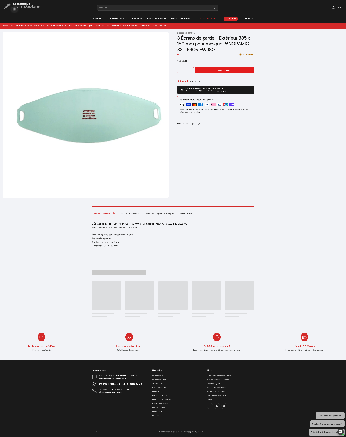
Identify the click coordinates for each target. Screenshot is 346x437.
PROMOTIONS (157, 411)
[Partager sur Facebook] (187, 124)
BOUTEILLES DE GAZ (160, 395)
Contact (210, 399)
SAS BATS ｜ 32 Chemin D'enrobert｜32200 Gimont (120, 384)
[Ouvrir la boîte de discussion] (340, 432)
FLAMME (155, 391)
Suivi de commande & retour (218, 380)
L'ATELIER (155, 415)
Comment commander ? (216, 395)
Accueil (5, 26)
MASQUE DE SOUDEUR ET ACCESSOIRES (56, 26)
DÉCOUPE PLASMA (159, 388)
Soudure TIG (157, 383)
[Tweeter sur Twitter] (193, 124)
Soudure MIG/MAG (159, 380)
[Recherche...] (214, 8)
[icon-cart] (339, 8)
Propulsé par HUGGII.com (193, 432)
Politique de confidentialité (217, 388)
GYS (179, 54)
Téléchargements (129, 213)
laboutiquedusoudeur (173, 432)
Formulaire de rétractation (217, 391)
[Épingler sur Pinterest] (199, 124)
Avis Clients (186, 213)
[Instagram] (217, 406)
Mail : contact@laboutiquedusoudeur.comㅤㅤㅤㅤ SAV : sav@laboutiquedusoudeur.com (119, 377)
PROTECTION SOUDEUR (29, 26)
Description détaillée (104, 213)
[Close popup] (342, 400)
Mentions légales (213, 383)
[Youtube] (224, 406)
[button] (224, 70)
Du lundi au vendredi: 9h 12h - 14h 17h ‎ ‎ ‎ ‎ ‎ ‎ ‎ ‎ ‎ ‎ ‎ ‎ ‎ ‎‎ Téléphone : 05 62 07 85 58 (117, 391)
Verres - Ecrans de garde (84, 26)
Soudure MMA (157, 376)
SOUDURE (14, 26)
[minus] (180, 70)
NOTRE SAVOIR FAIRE (160, 403)
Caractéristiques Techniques (159, 213)
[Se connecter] (333, 8)
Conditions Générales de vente (219, 376)
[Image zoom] (86, 115)
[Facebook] (210, 406)
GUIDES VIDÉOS (158, 407)
